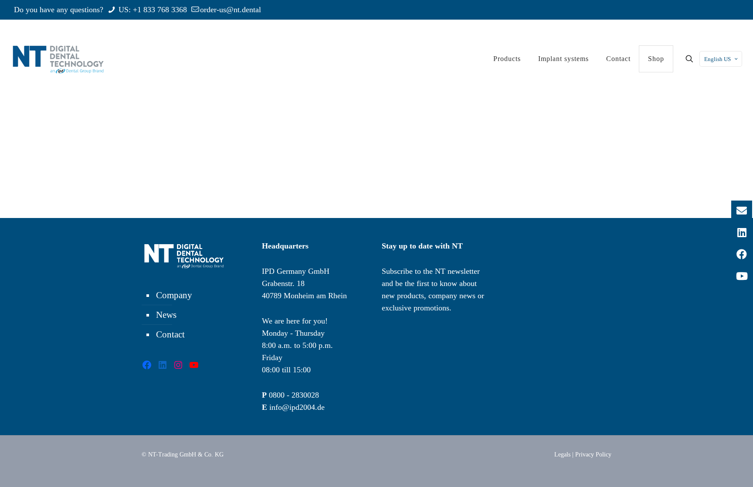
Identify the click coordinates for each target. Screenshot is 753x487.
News (166, 315)
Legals (562, 454)
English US (717, 59)
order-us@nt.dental (230, 9)
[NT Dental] (58, 59)
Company (174, 295)
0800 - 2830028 (294, 395)
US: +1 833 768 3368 (151, 9)
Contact (170, 334)
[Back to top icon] (711, 469)
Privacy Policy (593, 454)
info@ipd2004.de (297, 407)
